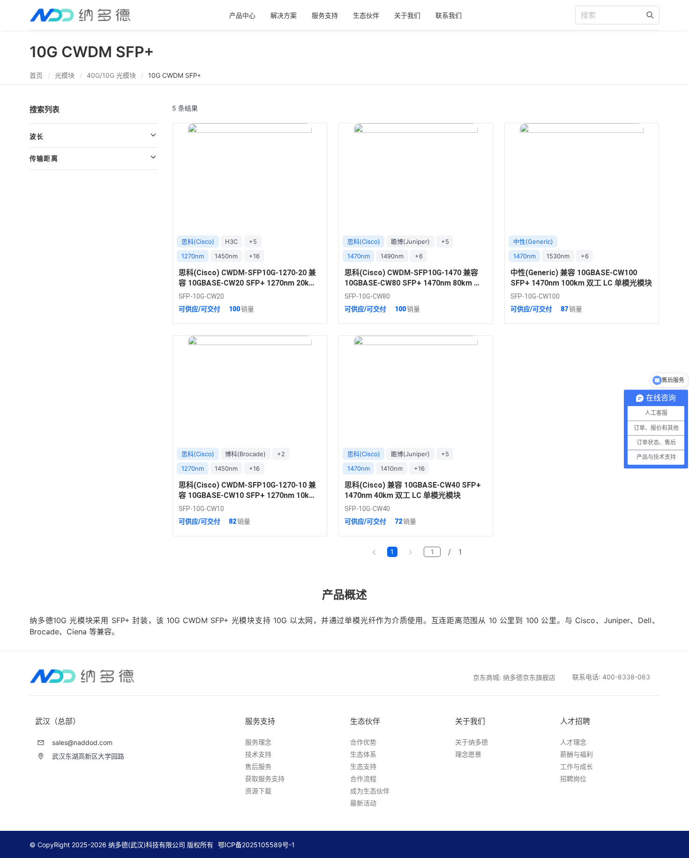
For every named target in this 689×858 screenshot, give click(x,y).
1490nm (392, 256)
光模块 (65, 75)
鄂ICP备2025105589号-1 (256, 845)
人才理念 (573, 742)
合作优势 (363, 742)
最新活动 (363, 803)
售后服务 (258, 766)
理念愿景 (468, 754)
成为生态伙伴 (369, 791)
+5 (253, 241)
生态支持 (363, 766)
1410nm (392, 468)
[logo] (80, 15)
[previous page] (374, 552)
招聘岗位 (573, 779)
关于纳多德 (471, 742)
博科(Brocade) (245, 454)
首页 (36, 75)
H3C (231, 241)
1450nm (226, 256)
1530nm (558, 256)
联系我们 (448, 15)
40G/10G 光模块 (111, 75)
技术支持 (258, 754)
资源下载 (258, 791)
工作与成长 (576, 766)
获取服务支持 (265, 779)
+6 (419, 256)
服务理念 (258, 742)
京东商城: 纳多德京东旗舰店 (514, 677)
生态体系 (363, 754)
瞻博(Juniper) (410, 241)
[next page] (410, 552)
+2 (281, 454)
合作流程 (363, 779)
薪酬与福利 (576, 754)
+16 (254, 256)
